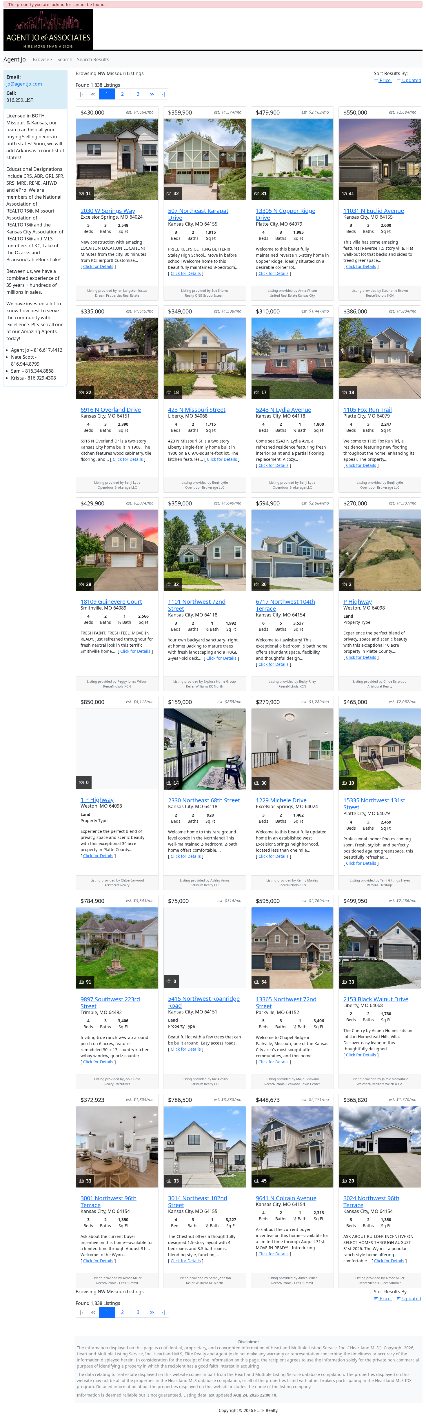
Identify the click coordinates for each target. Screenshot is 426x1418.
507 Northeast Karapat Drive (198, 214)
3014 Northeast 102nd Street (197, 1201)
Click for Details (98, 266)
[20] (380, 1146)
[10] (380, 749)
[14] (204, 749)
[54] (292, 947)
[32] (204, 159)
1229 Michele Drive (281, 800)
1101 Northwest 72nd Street (196, 605)
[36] (292, 550)
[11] (117, 159)
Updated (411, 80)
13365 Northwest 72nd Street (286, 1002)
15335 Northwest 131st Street (374, 803)
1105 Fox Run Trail (367, 410)
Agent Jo (14, 59)
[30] (292, 749)
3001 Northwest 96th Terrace (108, 1201)
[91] (117, 947)
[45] (292, 1146)
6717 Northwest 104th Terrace (285, 605)
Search (64, 59)
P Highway (357, 601)
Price (386, 80)
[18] (204, 358)
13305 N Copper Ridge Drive (285, 214)
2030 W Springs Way (108, 211)
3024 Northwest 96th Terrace (371, 1201)
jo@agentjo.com (24, 84)
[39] (117, 550)
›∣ (163, 94)
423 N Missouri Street (196, 410)
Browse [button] (41, 59)
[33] (380, 947)
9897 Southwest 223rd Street (110, 1002)
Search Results (93, 59)
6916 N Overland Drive (111, 410)
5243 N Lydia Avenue (283, 410)
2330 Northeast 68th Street (204, 800)
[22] (117, 358)
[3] (380, 550)
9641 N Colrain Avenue (286, 1198)
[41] (380, 159)
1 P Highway (97, 800)
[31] (292, 159)
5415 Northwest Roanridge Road (204, 1002)
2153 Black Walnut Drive (375, 999)
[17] (292, 358)
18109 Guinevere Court (111, 601)
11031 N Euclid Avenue (373, 211)
